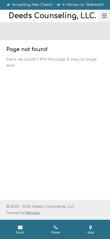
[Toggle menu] (104, 16)
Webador (32, 213)
